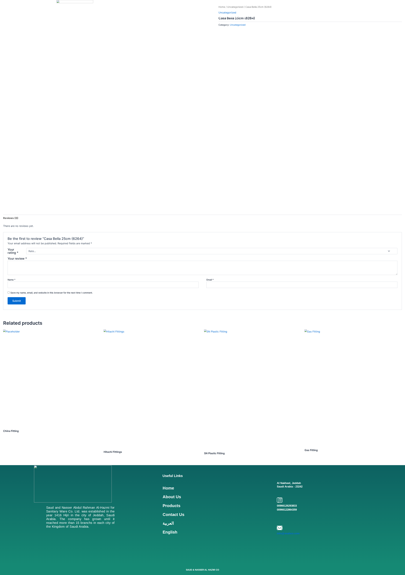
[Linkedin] (49, 556)
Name (11, 279)
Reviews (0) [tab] (10, 218)
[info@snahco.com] (279, 528)
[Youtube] (64, 556)
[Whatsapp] (95, 556)
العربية (309, 16)
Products (261, 16)
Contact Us (287, 16)
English (329, 16)
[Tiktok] (79, 556)
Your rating (13, 251)
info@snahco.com (288, 533)
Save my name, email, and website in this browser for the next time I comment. (51, 292)
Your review (17, 258)
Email (210, 279)
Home (215, 16)
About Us (236, 16)
